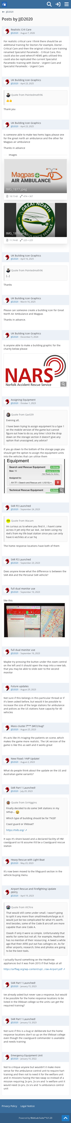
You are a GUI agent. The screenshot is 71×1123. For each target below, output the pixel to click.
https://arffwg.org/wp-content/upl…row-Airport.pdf (33, 969)
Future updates (20, 686)
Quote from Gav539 (22, 414)
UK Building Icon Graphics (26, 80)
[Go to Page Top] (65, 1118)
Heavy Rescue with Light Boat (28, 859)
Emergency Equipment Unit (27, 1055)
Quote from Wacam (22, 520)
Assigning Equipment (23, 399)
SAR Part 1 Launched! (23, 787)
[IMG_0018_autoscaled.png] (34, 476)
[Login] (57, 4)
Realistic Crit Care (21, 29)
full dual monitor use (23, 588)
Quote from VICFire (22, 907)
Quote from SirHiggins (24, 802)
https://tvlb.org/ (15, 830)
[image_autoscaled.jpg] (34, 620)
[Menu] (66, 4)
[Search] (49, 4)
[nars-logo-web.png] (35, 370)
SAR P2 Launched (21, 505)
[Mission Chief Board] (4, 4)
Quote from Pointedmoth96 (27, 94)
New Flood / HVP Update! (25, 758)
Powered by (35, 1117)
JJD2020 (14, 33)
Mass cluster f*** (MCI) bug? (27, 726)
